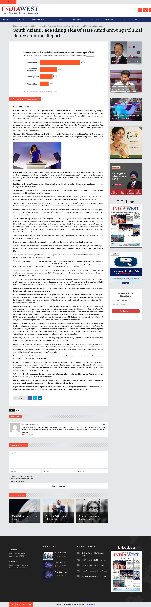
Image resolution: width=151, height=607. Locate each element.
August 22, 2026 (62, 575)
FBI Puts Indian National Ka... (94, 565)
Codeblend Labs (91, 604)
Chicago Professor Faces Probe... (89, 517)
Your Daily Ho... (61, 562)
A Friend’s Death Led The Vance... (57, 517)
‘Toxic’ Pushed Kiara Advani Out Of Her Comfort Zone (125, 116)
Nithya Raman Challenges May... (92, 554)
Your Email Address (120, 301)
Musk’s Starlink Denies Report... (24, 517)
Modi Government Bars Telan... (94, 571)
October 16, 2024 (32, 99)
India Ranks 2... (61, 553)
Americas (23, 26)
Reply (104, 424)
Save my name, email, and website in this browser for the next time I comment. (22, 478)
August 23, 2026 (62, 556)
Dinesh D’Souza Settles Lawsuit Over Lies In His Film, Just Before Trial (125, 58)
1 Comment (19, 99)
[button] (126, 52)
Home (15, 26)
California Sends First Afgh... (93, 560)
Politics (32, 26)
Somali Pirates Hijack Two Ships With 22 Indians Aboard (125, 88)
